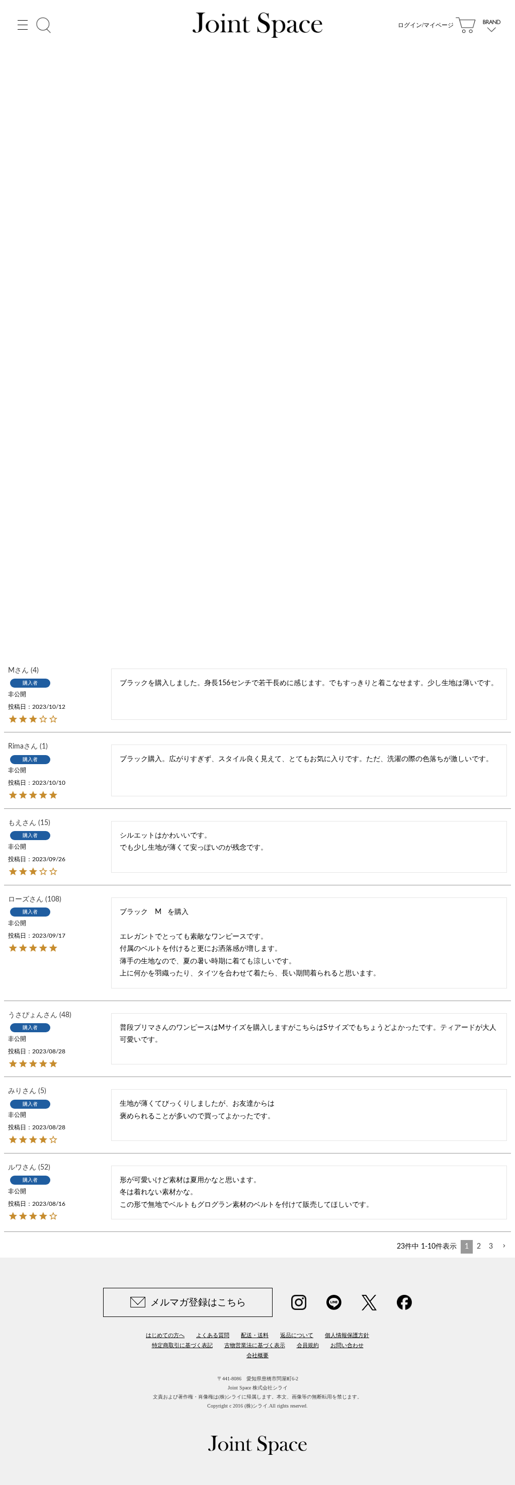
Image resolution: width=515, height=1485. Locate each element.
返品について (296, 1335)
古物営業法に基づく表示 (254, 1345)
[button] (504, 1246)
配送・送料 (255, 1335)
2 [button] (479, 1246)
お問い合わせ (347, 1345)
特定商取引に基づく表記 (182, 1345)
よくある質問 (212, 1335)
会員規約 (308, 1345)
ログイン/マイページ (426, 25)
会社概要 (257, 1355)
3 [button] (491, 1246)
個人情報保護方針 (347, 1335)
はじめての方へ (165, 1335)
